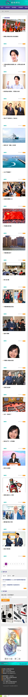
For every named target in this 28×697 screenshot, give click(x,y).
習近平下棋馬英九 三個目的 (10, 118)
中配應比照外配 (7, 226)
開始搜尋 (5, 600)
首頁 (2, 7)
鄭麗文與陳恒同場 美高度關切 (11, 36)
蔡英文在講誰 (7, 468)
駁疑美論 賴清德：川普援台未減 (11, 91)
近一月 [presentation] (9, 575)
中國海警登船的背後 (9, 306)
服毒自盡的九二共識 (9, 495)
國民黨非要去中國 (8, 522)
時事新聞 (20, 7)
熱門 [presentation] (13, 575)
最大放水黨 (6, 279)
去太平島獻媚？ (7, 172)
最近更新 (7, 7)
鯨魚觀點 (14, 7)
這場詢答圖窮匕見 (8, 199)
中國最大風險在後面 (9, 360)
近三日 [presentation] (4, 575)
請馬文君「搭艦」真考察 (10, 145)
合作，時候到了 (7, 414)
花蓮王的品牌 (7, 387)
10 (4, 566)
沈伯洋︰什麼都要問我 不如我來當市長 (11, 584)
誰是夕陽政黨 (7, 549)
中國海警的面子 (7, 253)
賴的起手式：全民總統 (9, 441)
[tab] (4, 575)
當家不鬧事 (6, 333)
